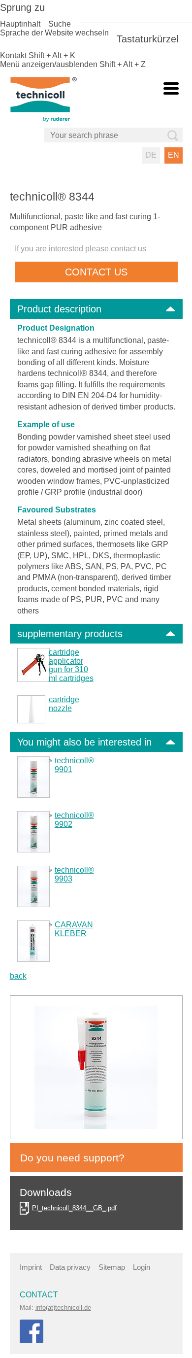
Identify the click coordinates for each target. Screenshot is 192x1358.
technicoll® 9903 (74, 874)
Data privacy (70, 1267)
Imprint (31, 1267)
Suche (59, 24)
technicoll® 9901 (74, 765)
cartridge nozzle (64, 704)
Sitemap (111, 1267)
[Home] (55, 99)
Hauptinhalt (20, 24)
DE (151, 155)
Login (141, 1267)
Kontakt (13, 55)
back (18, 976)
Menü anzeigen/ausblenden (48, 64)
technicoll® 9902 (74, 819)
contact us (96, 272)
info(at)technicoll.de (63, 1307)
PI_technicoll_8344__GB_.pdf (74, 1208)
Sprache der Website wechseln (54, 33)
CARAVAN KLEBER (74, 929)
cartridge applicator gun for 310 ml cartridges (71, 665)
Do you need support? (72, 1157)
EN (173, 155)
